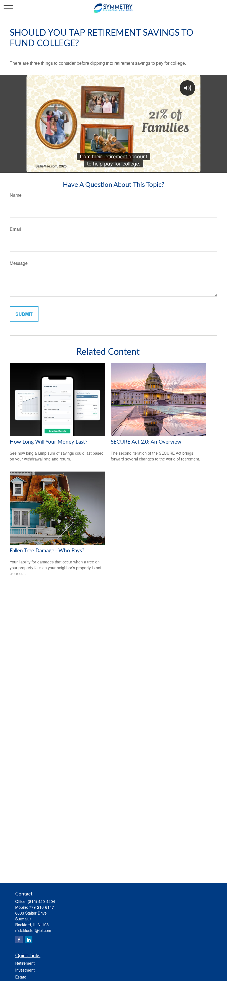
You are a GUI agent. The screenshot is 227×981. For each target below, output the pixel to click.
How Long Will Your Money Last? (48, 442)
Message (19, 263)
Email (15, 229)
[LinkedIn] (28, 939)
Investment (25, 970)
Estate (20, 977)
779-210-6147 (41, 907)
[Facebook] (19, 939)
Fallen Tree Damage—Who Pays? (47, 550)
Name (16, 195)
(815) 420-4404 (41, 901)
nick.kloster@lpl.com (33, 930)
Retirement (25, 963)
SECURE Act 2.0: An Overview (146, 442)
